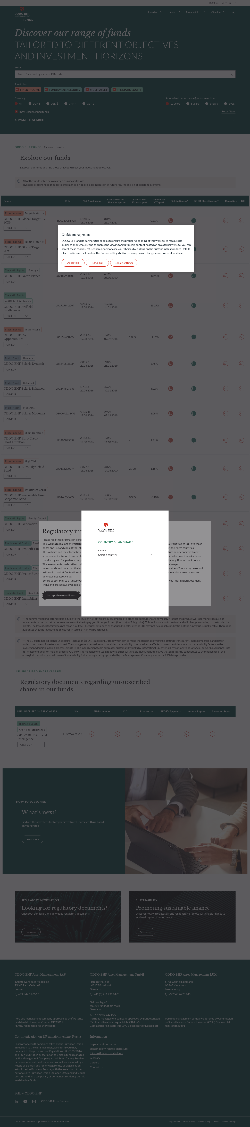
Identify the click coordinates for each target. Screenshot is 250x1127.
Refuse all (97, 262)
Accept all (73, 262)
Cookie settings (124, 262)
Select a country (107, 554)
